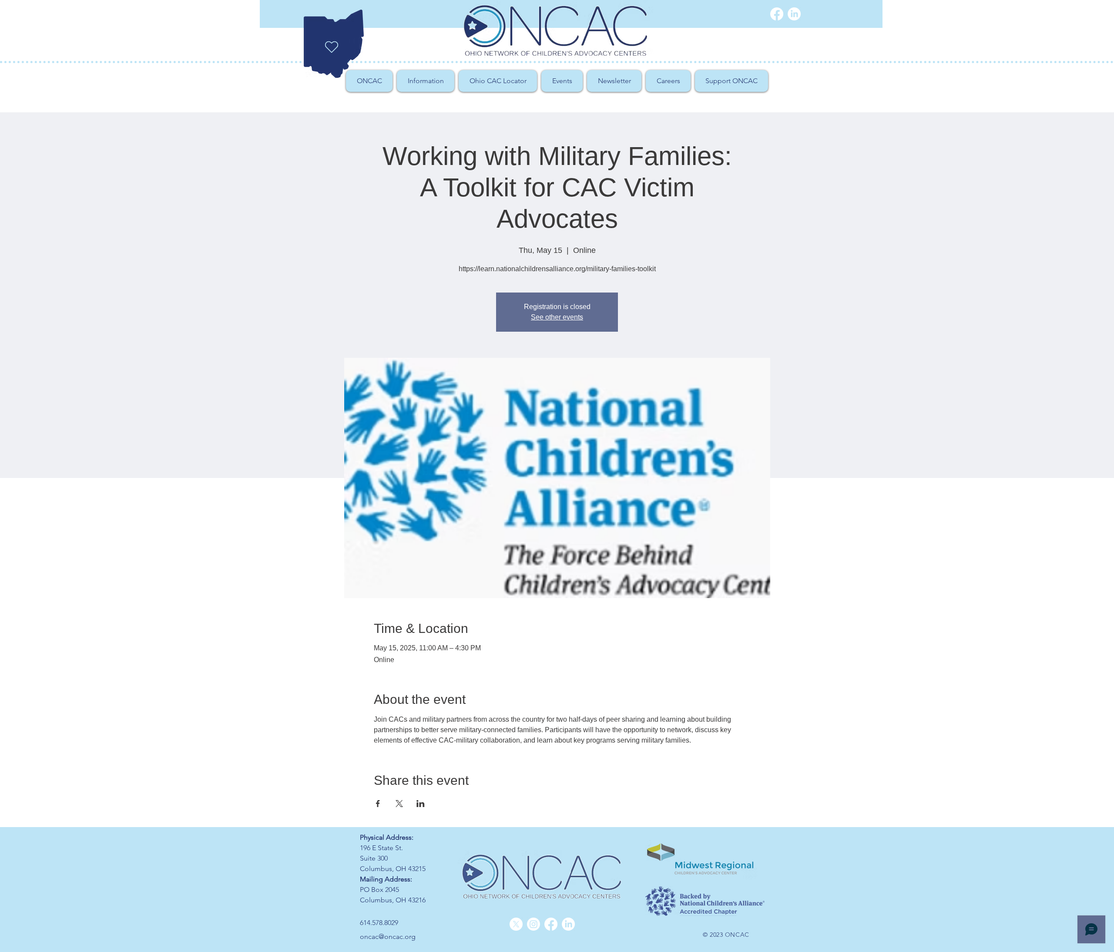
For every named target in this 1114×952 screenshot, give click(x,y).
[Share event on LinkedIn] (420, 803)
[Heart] (331, 47)
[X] (516, 924)
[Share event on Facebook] (378, 803)
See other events (557, 317)
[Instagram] (533, 924)
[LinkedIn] (568, 924)
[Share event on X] (399, 803)
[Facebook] (776, 13)
